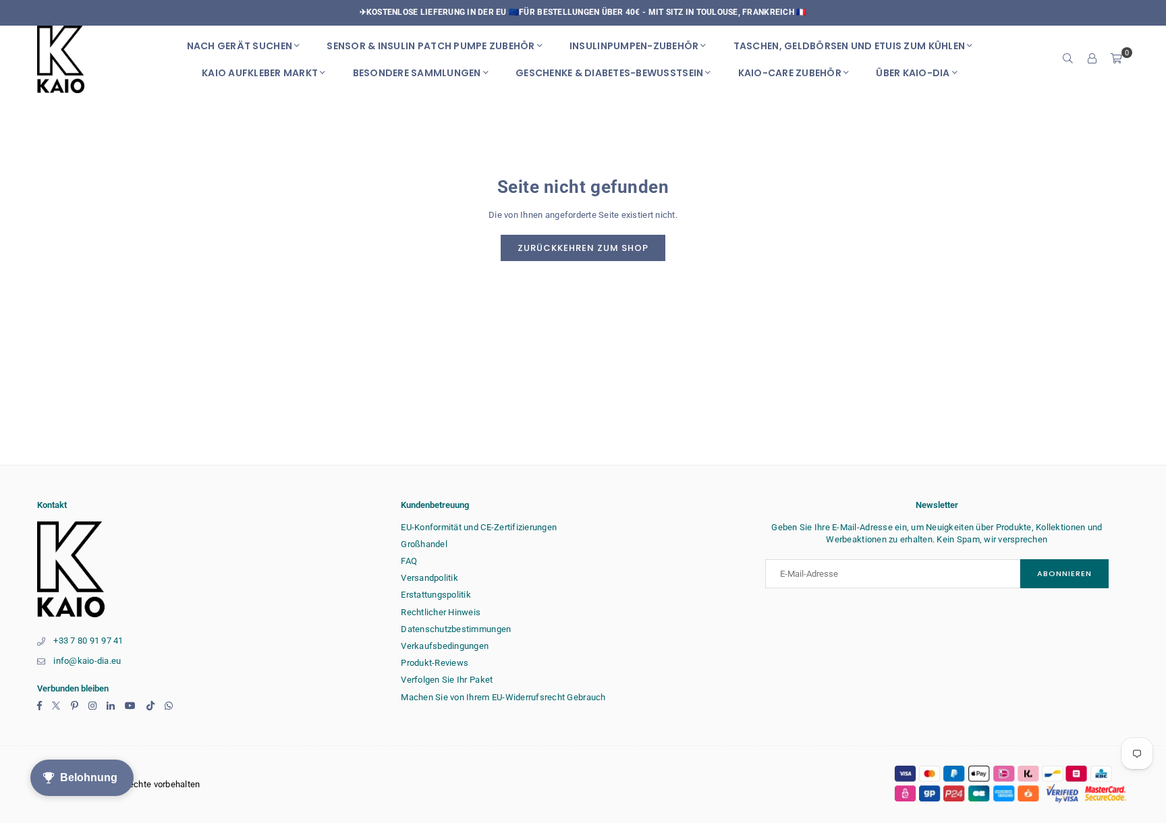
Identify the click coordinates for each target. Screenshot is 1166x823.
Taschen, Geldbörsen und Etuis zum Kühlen (849, 46)
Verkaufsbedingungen (445, 646)
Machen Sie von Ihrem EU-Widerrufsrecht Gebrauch (503, 697)
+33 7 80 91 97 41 (88, 640)
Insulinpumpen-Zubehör (634, 46)
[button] (1117, 59)
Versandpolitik (429, 578)
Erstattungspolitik (436, 595)
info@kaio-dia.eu (87, 661)
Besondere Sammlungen (417, 73)
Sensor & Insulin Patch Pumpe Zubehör (430, 46)
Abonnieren (1064, 573)
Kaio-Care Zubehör (789, 73)
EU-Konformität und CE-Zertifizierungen (479, 527)
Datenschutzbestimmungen (456, 629)
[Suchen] (1068, 59)
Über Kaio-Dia (912, 73)
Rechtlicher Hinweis (440, 612)
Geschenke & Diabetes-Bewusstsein (609, 73)
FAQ (409, 561)
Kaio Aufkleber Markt (260, 73)
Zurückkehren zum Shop (583, 248)
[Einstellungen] (1092, 59)
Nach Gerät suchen (239, 46)
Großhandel (424, 544)
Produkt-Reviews (434, 663)
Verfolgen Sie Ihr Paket (447, 680)
